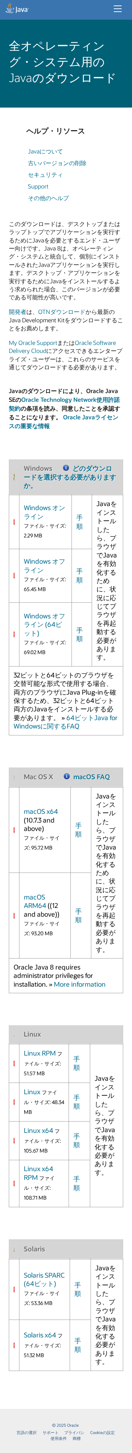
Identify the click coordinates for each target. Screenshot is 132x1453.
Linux (32, 1091)
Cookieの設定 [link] (102, 1432)
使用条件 (59, 1438)
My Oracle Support (33, 342)
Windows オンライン (44, 511)
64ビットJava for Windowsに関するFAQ (66, 721)
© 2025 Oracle (65, 1425)
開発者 (17, 311)
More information (80, 984)
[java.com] (17, 9)
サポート (51, 1432)
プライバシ (74, 1432)
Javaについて (45, 151)
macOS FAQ (91, 776)
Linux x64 (38, 1130)
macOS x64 (41, 811)
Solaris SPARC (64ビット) (44, 1279)
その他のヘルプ (48, 198)
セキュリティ (45, 174)
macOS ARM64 (35, 901)
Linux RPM (40, 1053)
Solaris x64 (41, 1334)
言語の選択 (26, 1432)
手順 (79, 521)
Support (38, 186)
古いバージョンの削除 (57, 163)
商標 (77, 1438)
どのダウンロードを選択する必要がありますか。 (70, 477)
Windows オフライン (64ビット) (44, 624)
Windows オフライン (44, 565)
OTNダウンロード (61, 311)
